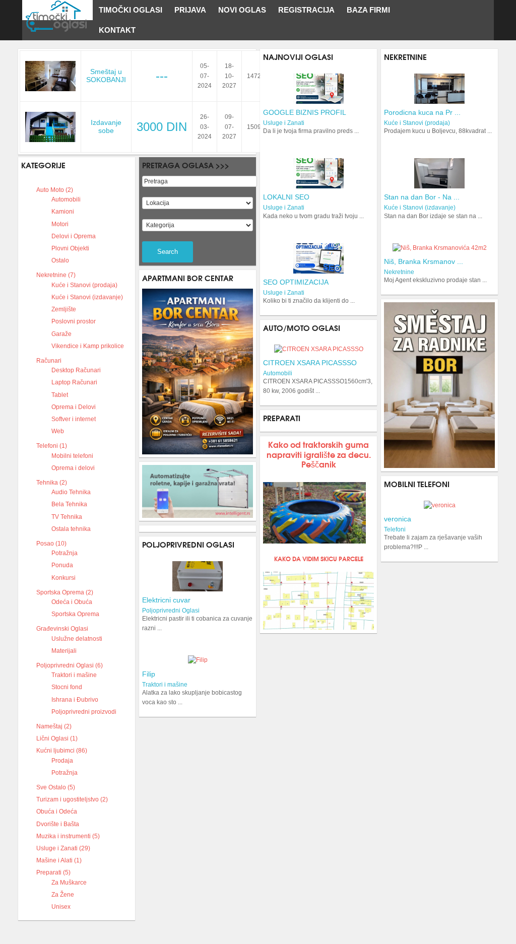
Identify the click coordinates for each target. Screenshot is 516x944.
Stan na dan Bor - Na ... (422, 197)
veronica (397, 519)
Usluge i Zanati (283, 122)
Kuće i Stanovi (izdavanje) (420, 207)
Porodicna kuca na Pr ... (422, 112)
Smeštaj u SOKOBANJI (106, 76)
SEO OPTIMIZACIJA (296, 282)
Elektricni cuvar (166, 600)
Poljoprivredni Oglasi (171, 610)
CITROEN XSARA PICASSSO (310, 363)
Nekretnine (399, 272)
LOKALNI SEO (286, 197)
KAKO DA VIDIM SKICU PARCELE (318, 558)
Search (167, 251)
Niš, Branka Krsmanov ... (423, 261)
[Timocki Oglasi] (57, 10)
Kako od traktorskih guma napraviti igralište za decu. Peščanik (319, 453)
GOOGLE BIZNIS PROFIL (304, 112)
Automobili (277, 373)
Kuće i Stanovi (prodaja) (417, 122)
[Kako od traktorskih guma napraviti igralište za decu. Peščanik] (314, 513)
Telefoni (395, 529)
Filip (148, 674)
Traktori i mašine (164, 684)
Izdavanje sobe (106, 126)
